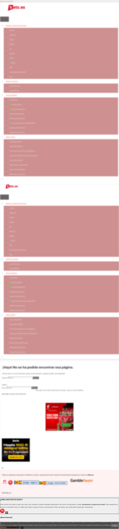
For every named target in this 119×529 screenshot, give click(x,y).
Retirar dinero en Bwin (16, 160)
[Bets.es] (11, 188)
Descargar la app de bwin (17, 132)
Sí (6, 513)
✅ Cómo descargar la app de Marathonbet (22, 123)
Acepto (114, 525)
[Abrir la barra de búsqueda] (2, 14)
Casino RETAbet (14, 90)
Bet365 (12, 58)
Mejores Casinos (12, 81)
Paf (11, 48)
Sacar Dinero (10, 137)
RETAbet (12, 30)
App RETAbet (13, 100)
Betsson (12, 44)
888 (11, 67)
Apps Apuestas (11, 95)
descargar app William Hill (17, 118)
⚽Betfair (12, 62)
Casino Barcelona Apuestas (18, 72)
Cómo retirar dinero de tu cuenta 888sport (22, 151)
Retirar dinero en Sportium (17, 174)
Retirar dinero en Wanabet (17, 169)
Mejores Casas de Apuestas (16, 25)
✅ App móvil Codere (16, 104)
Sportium (12, 53)
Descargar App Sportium (17, 113)
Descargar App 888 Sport (17, 127)
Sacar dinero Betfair (16, 141)
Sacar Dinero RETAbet (16, 146)
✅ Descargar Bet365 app (17, 109)
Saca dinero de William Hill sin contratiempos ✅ (24, 155)
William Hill (13, 35)
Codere (12, 39)
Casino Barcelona (15, 86)
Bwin (11, 76)
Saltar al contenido (6, 1)
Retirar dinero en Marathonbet (19, 164)
